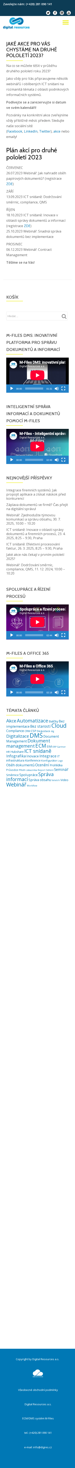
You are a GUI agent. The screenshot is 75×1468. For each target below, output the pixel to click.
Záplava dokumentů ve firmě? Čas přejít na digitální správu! (37, 506)
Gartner (61, 746)
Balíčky (53, 721)
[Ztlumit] (57, 388)
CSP (33, 731)
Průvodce (12, 770)
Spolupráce (28, 774)
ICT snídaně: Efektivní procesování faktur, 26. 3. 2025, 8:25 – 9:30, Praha (34, 546)
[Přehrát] (12, 388)
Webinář (16, 784)
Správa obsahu (40, 780)
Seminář (61, 769)
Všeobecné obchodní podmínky (38, 1390)
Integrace (47, 755)
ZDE (9, 184)
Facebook (14, 131)
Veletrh (56, 780)
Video (64, 780)
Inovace (32, 756)
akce (56, 131)
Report (41, 770)
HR (8, 752)
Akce (11, 720)
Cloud (58, 725)
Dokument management (28, 743)
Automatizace (32, 720)
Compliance (15, 730)
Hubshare (17, 752)
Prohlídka (56, 765)
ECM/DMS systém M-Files (38, 1418)
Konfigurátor (49, 760)
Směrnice (12, 775)
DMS (36, 735)
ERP (54, 746)
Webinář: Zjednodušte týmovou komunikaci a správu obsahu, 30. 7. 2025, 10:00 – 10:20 (33, 519)
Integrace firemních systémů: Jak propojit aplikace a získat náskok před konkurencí (36, 494)
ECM (40, 745)
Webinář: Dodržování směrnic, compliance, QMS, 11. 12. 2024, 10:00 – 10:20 (35, 569)
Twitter (45, 131)
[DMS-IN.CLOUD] (17, 23)
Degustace (43, 731)
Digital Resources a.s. (38, 1404)
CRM (27, 731)
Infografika (16, 755)
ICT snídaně (37, 750)
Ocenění (42, 764)
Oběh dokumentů (20, 765)
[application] (37, 375)
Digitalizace (17, 736)
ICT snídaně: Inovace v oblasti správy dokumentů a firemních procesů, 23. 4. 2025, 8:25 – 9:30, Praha (35, 533)
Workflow (32, 785)
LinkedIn (31, 131)
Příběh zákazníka (28, 770)
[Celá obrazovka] (63, 388)
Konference (33, 760)
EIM (49, 746)
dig (52, 731)
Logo (60, 760)
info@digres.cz (42, 1447)
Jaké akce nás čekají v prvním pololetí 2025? (35, 556)
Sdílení (50, 770)
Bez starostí (40, 726)
